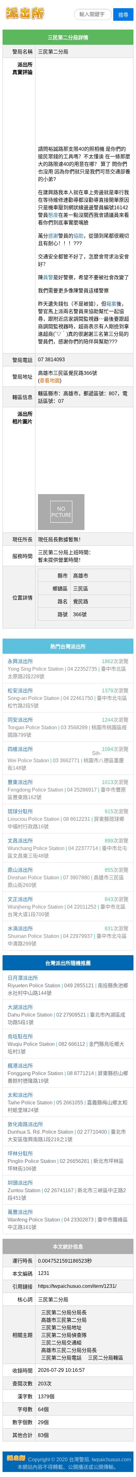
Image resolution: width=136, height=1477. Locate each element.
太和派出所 (20, 1095)
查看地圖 (50, 380)
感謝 (53, 236)
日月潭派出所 (23, 978)
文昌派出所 (20, 840)
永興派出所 (20, 661)
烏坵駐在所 (20, 1036)
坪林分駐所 (20, 1153)
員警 (48, 277)
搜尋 (123, 15)
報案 (111, 304)
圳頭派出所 (20, 1183)
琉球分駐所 (20, 811)
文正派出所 (20, 899)
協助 (78, 236)
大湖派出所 (20, 1007)
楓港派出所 (20, 1065)
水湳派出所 (20, 928)
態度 (53, 215)
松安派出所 (20, 690)
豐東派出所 (20, 782)
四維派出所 (20, 749)
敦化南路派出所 (25, 1124)
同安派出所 (20, 720)
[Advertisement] (84, 99)
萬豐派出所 (20, 1212)
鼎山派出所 (20, 870)
